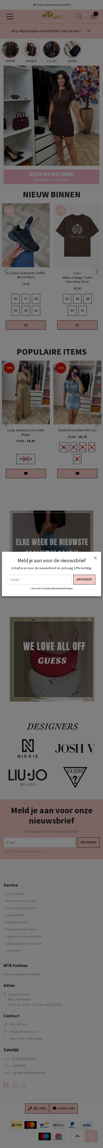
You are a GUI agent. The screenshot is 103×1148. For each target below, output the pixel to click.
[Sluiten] (95, 558)
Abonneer (84, 579)
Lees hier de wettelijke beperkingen (51, 588)
